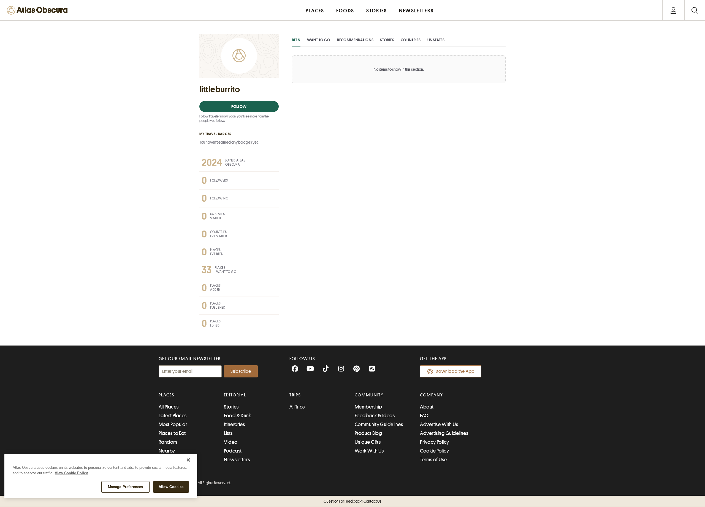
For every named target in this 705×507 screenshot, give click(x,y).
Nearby (167, 451)
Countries (411, 40)
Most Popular (173, 424)
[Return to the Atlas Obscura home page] (38, 10)
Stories (387, 40)
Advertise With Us (439, 424)
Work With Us (369, 451)
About (426, 407)
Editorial (235, 395)
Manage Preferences (125, 487)
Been (296, 40)
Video (230, 442)
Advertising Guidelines (444, 433)
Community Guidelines (379, 424)
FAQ (424, 415)
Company (431, 395)
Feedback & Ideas (375, 415)
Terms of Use (433, 459)
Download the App (455, 371)
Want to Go (318, 40)
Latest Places (173, 415)
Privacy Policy (434, 442)
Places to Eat (172, 433)
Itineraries (234, 424)
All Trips (297, 407)
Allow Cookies (171, 487)
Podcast (233, 451)
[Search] (694, 10)
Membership (368, 407)
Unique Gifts (368, 442)
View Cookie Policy (71, 473)
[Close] (188, 460)
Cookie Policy (434, 451)
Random (168, 442)
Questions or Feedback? (352, 501)
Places (167, 395)
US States (436, 40)
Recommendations (355, 40)
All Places (169, 407)
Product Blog (368, 433)
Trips (295, 395)
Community (369, 395)
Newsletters (237, 459)
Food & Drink (237, 415)
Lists (228, 433)
